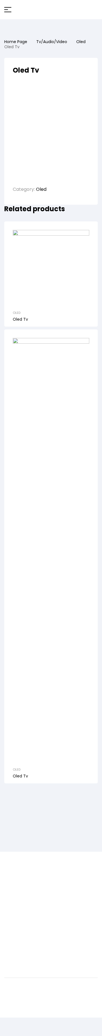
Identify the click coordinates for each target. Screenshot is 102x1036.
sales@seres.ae (21, 936)
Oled (81, 42)
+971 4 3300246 (21, 925)
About (11, 891)
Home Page (15, 42)
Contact (13, 898)
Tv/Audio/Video (51, 42)
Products (14, 883)
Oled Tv (20, 319)
